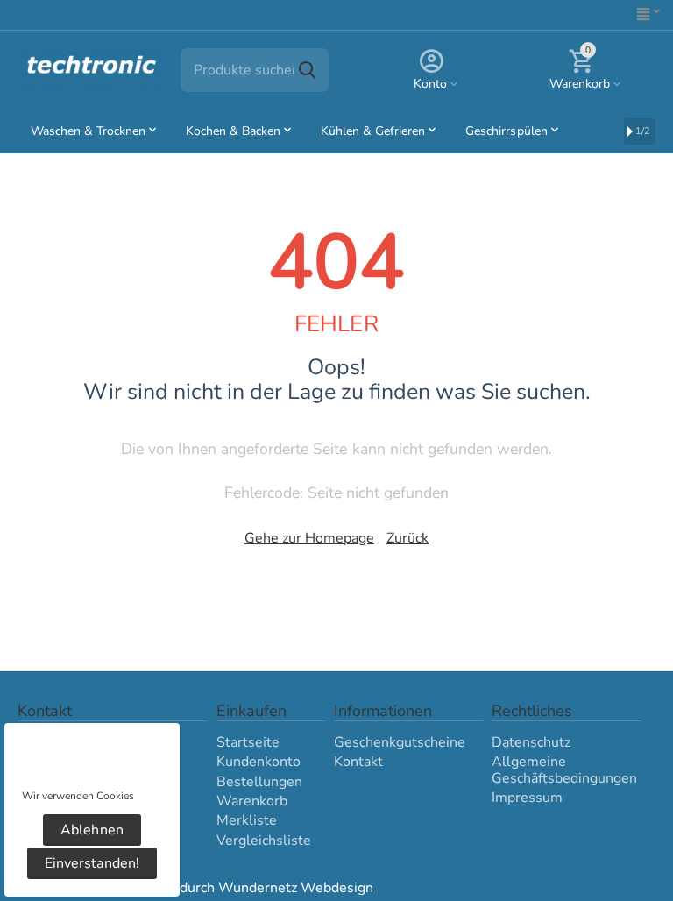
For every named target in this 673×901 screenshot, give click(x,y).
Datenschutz (531, 742)
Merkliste (246, 820)
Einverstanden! (91, 863)
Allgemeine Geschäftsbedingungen (564, 769)
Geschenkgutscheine (399, 742)
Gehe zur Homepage (309, 538)
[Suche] (307, 70)
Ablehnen (91, 830)
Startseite (248, 742)
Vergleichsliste (263, 840)
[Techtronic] (92, 69)
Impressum (527, 797)
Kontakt (358, 761)
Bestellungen (259, 781)
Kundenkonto (258, 761)
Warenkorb (251, 801)
